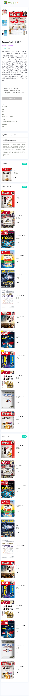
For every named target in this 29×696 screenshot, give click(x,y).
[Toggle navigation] (26, 2)
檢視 (7, 173)
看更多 (24, 163)
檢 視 (8, 198)
